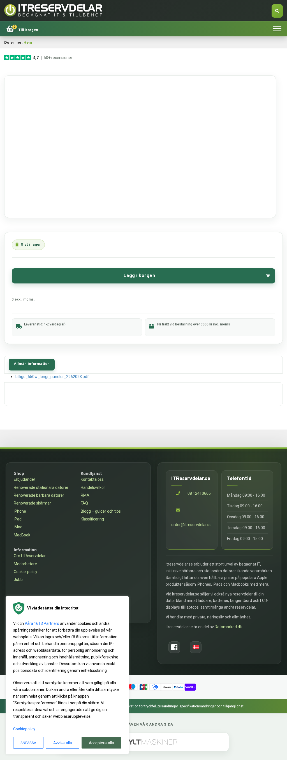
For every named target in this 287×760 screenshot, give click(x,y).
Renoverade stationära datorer (41, 487)
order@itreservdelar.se (191, 524)
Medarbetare (25, 564)
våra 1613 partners (42, 623)
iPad (18, 519)
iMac (18, 527)
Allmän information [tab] (32, 364)
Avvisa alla (62, 742)
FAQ (84, 503)
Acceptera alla (101, 742)
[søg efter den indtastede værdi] (277, 11)
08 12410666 (199, 493)
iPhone (20, 511)
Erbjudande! (24, 479)
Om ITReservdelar (30, 555)
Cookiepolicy (24, 729)
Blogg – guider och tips (101, 511)
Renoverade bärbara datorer (39, 495)
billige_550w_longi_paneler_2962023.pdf (52, 376)
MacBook (22, 535)
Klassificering (92, 519)
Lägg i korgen (139, 276)
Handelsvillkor (93, 487)
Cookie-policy (25, 571)
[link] (22, 28)
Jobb (18, 579)
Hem (28, 42)
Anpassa (28, 742)
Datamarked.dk (228, 627)
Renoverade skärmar (32, 503)
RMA (85, 495)
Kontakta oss (92, 479)
